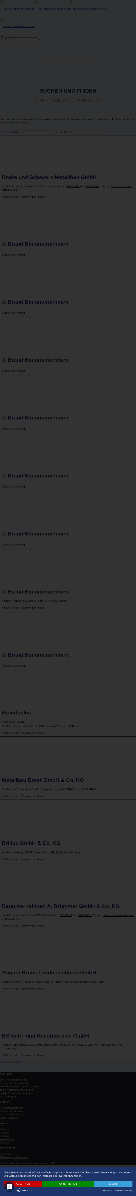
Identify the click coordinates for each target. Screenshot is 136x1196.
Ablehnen (23, 1183)
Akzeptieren (68, 1183)
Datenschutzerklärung (123, 1190)
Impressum (107, 1190)
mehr (113, 1183)
